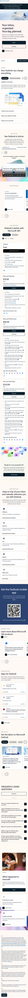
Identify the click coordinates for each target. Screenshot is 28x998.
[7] (1, 988)
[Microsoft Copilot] (4, 373)
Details (6, 968)
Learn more (9, 961)
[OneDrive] (7, 313)
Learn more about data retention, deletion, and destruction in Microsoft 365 (13, 945)
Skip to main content (4, 0)
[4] (1, 970)
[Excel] (9, 373)
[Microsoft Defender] (22, 373)
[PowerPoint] (12, 373)
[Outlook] (4, 313)
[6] (1, 982)
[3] (1, 963)
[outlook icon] (4, 270)
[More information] (14, 262)
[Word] (7, 373)
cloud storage (10, 264)
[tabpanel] (14, 102)
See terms (14, 285)
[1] (1, 935)
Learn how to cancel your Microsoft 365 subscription (13, 942)
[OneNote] (17, 373)
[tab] (5, 78)
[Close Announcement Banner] (25, 5)
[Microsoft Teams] (4, 376)
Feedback (4, 995)
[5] (1, 978)
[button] (8, 60)
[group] (11, 200)
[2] (1, 949)
